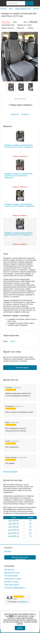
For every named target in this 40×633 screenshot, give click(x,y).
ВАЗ (11, 9)
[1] (37, 3)
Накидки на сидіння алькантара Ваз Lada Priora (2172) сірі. (18, 234)
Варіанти (20, 28)
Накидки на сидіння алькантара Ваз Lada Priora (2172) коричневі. (18, 175)
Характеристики (8, 25)
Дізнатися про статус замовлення (20, 558)
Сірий (12, 341)
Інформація (9, 566)
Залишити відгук (20, 99)
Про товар (6, 22)
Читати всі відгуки (10, 471)
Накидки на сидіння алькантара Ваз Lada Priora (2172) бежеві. (19, 205)
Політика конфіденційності (14, 588)
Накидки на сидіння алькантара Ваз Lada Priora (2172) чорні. (19, 146)
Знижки (30, 28)
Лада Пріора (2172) (23, 9)
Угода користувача (11, 585)
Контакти (8, 548)
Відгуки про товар (24, 25)
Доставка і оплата (11, 582)
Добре (20, 628)
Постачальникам (10, 576)
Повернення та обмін (12, 579)
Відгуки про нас (8, 28)
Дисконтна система (12, 573)
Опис (15, 22)
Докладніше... (23, 602)
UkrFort (36, 9)
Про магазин (9, 570)
